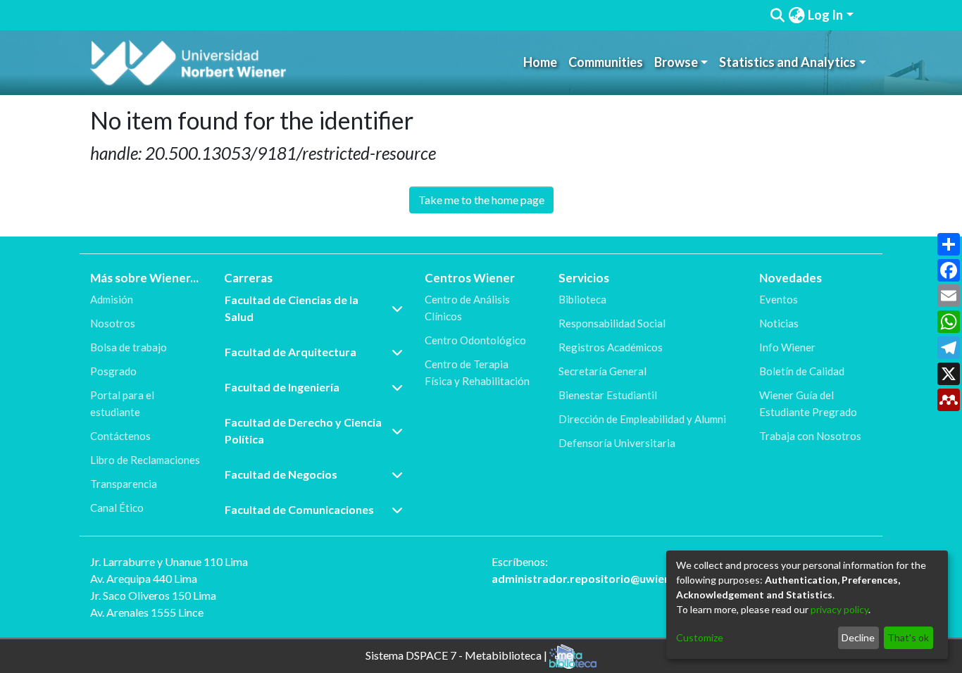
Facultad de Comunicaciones (299, 509)
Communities (605, 62)
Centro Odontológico (475, 340)
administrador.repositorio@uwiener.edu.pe (606, 578)
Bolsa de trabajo (128, 347)
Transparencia (123, 483)
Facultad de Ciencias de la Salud (291, 308)
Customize (699, 637)
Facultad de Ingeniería (282, 387)
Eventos (778, 299)
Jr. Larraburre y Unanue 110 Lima (169, 561)
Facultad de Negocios (281, 474)
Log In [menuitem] (825, 15)
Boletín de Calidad (801, 371)
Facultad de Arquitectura (290, 351)
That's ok (908, 637)
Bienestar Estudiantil (607, 395)
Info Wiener (787, 347)
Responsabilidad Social (612, 323)
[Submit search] (778, 15)
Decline (858, 637)
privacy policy (839, 609)
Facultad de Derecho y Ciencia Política (303, 430)
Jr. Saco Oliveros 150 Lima (153, 595)
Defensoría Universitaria (616, 442)
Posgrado (113, 371)
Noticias (779, 323)
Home (540, 62)
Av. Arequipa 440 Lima (143, 578)
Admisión (111, 299)
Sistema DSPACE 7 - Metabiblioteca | (457, 654)
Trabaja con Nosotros (810, 435)
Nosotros (112, 323)
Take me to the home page (481, 199)
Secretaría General (602, 371)
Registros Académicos (610, 347)
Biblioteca (582, 299)
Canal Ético (117, 507)
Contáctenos (120, 435)
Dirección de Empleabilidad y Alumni (642, 419)
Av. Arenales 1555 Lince (147, 612)
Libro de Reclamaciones (145, 459)
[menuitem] (796, 15)
